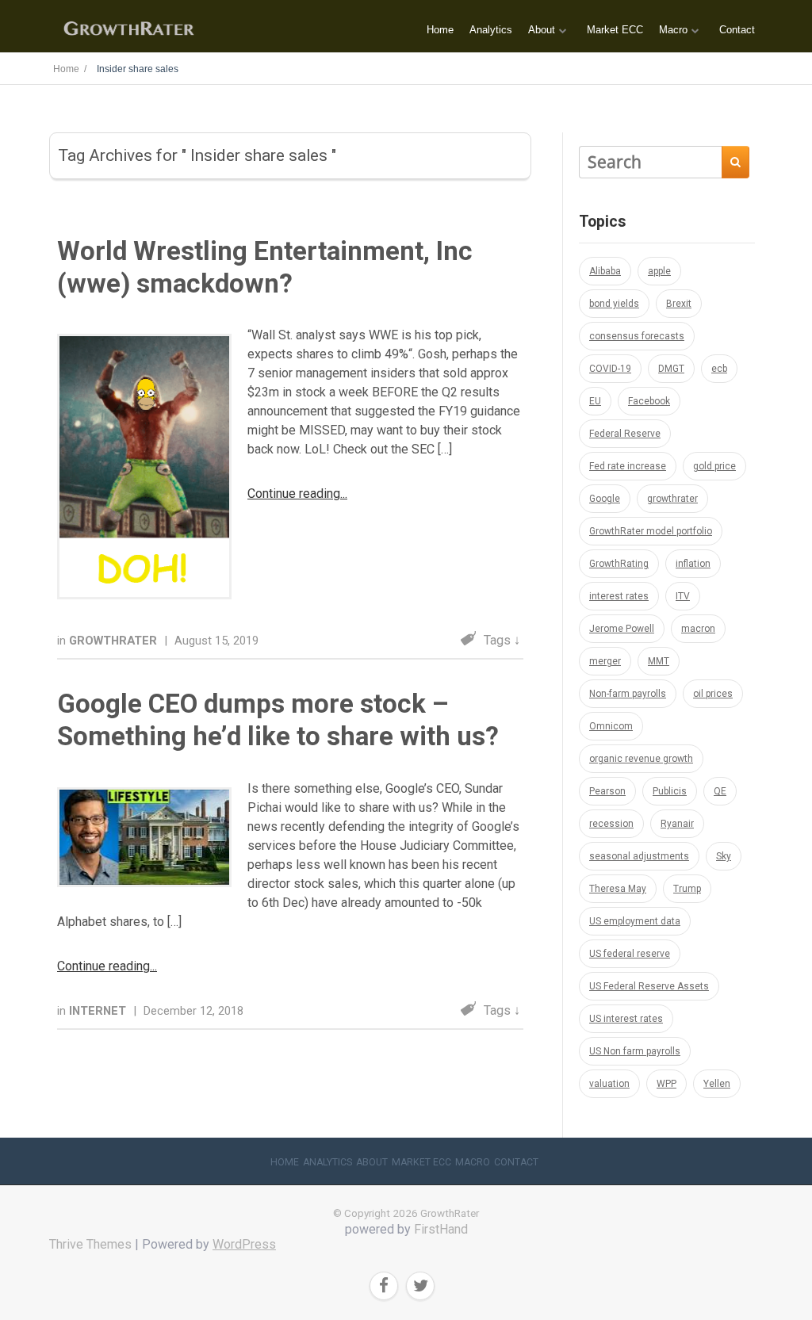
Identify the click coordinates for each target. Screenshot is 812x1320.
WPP (666, 1083)
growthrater (672, 498)
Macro (673, 30)
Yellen (716, 1083)
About (541, 30)
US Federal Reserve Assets (649, 986)
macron (698, 628)
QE (720, 791)
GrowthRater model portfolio (650, 531)
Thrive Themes (90, 1244)
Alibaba (605, 271)
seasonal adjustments (639, 856)
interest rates (619, 596)
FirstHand (441, 1229)
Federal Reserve (625, 433)
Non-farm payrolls (627, 693)
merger (605, 661)
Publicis (670, 791)
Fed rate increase (627, 466)
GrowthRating (619, 563)
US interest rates (626, 1018)
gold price (714, 466)
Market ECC (615, 30)
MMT (658, 661)
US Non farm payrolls (634, 1051)
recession (611, 823)
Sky (723, 856)
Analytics (490, 30)
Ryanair (677, 823)
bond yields (614, 303)
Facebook (649, 401)
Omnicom (611, 726)
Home (440, 30)
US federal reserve (629, 953)
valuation (609, 1083)
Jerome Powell (621, 628)
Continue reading (293, 493)
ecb (719, 368)
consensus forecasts (636, 336)
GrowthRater (114, 640)
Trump (687, 888)
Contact (737, 30)
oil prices (713, 693)
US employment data (634, 921)
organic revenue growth (641, 758)
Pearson (607, 791)
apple (659, 271)
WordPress (244, 1244)
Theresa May (617, 888)
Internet (99, 1011)
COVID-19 (610, 368)
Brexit (678, 303)
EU (595, 401)
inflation (693, 563)
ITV (683, 596)
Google (604, 498)
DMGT (671, 368)
